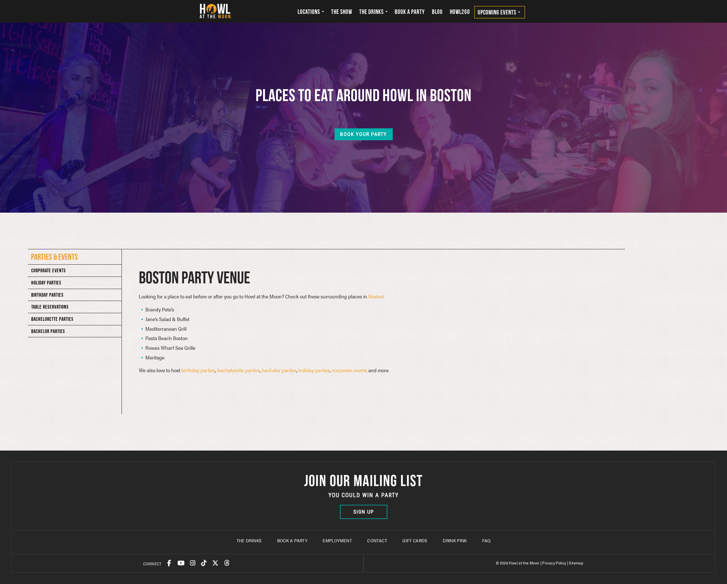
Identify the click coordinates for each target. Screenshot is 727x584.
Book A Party (292, 540)
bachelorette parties (238, 370)
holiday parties (314, 370)
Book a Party (410, 11)
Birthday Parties (47, 295)
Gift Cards (414, 540)
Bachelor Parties (48, 331)
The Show (341, 11)
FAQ (486, 540)
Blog (437, 11)
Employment (337, 540)
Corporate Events (48, 270)
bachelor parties (279, 370)
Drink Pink (455, 540)
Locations (309, 11)
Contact (377, 540)
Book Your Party (363, 134)
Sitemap (576, 563)
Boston (375, 296)
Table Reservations (50, 306)
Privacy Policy (554, 563)
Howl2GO (460, 11)
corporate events (349, 370)
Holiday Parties (46, 282)
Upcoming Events (497, 12)
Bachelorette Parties (52, 319)
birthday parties (198, 370)
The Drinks (372, 11)
